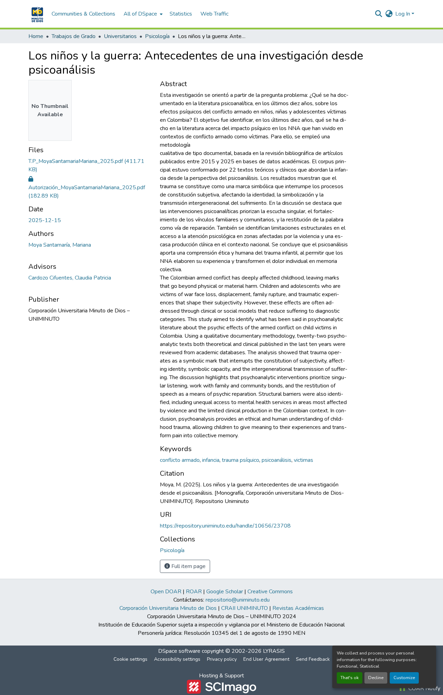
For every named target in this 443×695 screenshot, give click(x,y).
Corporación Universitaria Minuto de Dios (168, 608)
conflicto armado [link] (180, 460)
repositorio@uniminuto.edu (238, 600)
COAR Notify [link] (423, 688)
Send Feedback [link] (313, 659)
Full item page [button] (188, 566)
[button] (36, 13)
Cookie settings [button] (130, 659)
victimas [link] (303, 460)
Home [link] (35, 36)
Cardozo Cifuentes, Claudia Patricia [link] (69, 278)
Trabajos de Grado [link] (74, 36)
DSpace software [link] (179, 651)
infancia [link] (210, 460)
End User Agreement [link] (266, 659)
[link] (90, 165)
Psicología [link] (157, 36)
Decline (375, 678)
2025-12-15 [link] (44, 220)
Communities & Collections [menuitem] (83, 14)
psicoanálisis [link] (276, 460)
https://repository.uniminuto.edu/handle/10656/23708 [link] (225, 526)
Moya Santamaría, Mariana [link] (59, 245)
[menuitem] (142, 14)
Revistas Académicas (298, 608)
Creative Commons (270, 591)
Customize (404, 678)
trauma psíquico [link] (240, 460)
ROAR (194, 591)
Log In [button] (403, 14)
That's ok (350, 678)
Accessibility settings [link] (177, 659)
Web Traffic (214, 14)
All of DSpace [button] (140, 14)
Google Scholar (224, 591)
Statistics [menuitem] (181, 14)
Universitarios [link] (120, 36)
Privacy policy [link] (222, 659)
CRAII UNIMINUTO (244, 608)
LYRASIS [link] (274, 651)
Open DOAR (166, 591)
